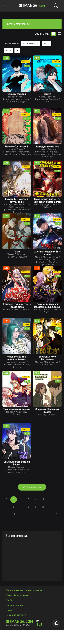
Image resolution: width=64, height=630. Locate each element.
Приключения (41, 99)
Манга (12, 149)
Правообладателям (17, 595)
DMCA (9, 600)
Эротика (47, 207)
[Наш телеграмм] (39, 623)
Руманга (10, 362)
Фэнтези (11, 102)
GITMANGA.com (19, 622)
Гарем (21, 207)
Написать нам (14, 605)
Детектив (20, 254)
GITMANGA (32, 6)
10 (43, 507)
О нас (9, 610)
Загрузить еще (34, 487)
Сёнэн (26, 99)
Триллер (56, 154)
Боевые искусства (42, 154)
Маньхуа (8, 205)
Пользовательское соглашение (24, 590)
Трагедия (21, 102)
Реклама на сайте (17, 615)
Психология (23, 152)
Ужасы (19, 99)
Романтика (26, 154)
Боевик (20, 97)
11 (13, 514)
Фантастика (8, 99)
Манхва (11, 97)
